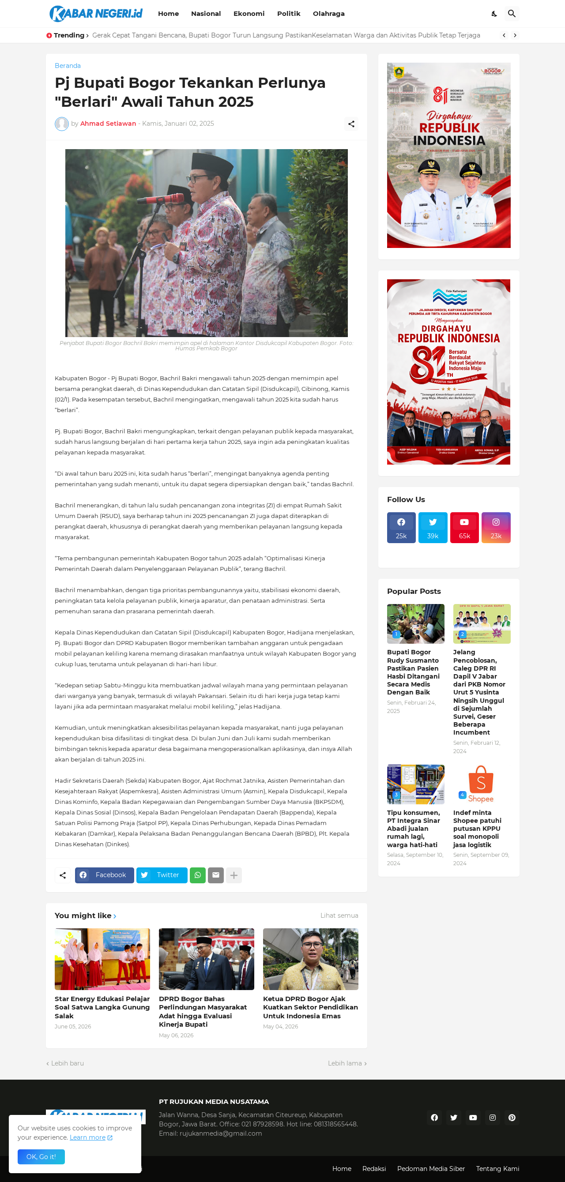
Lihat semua (339, 915)
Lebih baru (67, 1063)
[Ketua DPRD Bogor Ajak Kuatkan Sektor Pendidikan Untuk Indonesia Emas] (310, 959)
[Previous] (504, 35)
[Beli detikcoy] (433, 556)
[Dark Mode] (494, 13)
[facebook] (434, 1117)
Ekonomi (249, 13)
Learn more (87, 1137)
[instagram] (492, 1117)
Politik (289, 13)
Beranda (68, 66)
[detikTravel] (464, 548)
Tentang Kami (498, 1169)
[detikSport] (401, 548)
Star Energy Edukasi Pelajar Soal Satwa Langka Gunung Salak (102, 1007)
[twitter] (453, 1117)
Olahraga (329, 13)
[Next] (515, 35)
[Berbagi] (351, 124)
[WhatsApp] (198, 875)
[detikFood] (496, 548)
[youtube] (473, 1117)
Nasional (206, 13)
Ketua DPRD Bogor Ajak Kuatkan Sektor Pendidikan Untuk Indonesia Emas (310, 1007)
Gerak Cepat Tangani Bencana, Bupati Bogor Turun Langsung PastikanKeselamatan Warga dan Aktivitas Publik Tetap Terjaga (287, 35)
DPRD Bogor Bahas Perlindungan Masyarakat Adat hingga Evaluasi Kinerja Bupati (203, 1011)
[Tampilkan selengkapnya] (234, 875)
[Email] (216, 875)
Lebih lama (345, 1063)
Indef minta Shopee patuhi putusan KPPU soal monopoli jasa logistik (477, 829)
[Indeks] (401, 556)
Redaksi (374, 1169)
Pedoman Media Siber (431, 1169)
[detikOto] (433, 548)
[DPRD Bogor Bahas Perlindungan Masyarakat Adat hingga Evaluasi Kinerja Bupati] (206, 959)
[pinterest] (512, 1117)
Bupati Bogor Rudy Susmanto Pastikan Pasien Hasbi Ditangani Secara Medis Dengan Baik (413, 672)
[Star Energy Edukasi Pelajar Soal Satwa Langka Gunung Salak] (102, 959)
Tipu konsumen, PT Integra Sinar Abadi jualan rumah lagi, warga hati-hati (413, 829)
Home (168, 13)
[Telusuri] (512, 13)
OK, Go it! (41, 1157)
